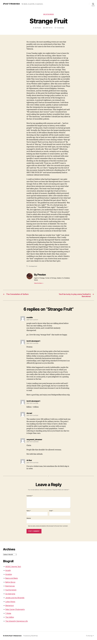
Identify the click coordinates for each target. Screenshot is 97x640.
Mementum (9, 605)
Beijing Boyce (10, 582)
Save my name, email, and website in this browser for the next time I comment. (48, 526)
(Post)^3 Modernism (11, 4)
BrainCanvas (10, 586)
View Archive (38, 283)
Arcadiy (8, 570)
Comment (30, 496)
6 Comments (60, 28)
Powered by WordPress (30, 636)
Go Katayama (10, 594)
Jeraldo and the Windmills (14, 598)
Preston (39, 28)
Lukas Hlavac (10, 602)
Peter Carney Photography (15, 609)
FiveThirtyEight (10, 590)
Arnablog (8, 574)
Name (29, 510)
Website (29, 518)
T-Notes (8, 613)
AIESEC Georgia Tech (13, 566)
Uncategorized (48, 14)
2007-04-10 (48, 28)
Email (51, 510)
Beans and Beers (11, 578)
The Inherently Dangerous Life (16, 621)
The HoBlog (9, 617)
